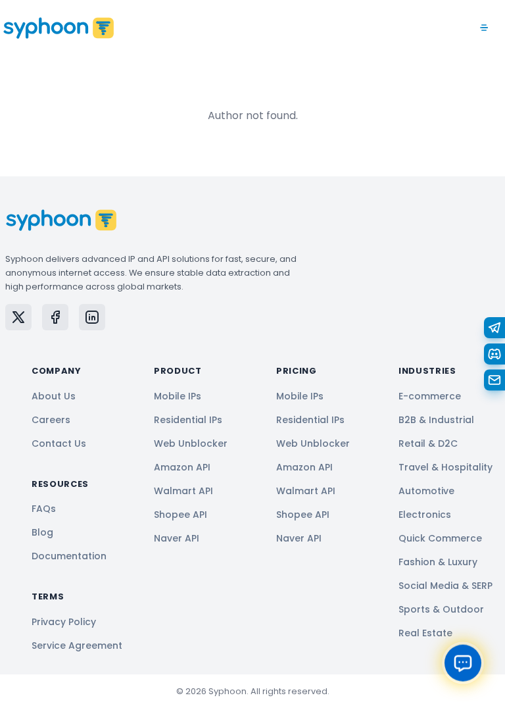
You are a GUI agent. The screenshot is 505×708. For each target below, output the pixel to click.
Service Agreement (77, 645)
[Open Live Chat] (463, 662)
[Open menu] (484, 27)
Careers (51, 419)
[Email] (494, 380)
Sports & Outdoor (441, 609)
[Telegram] (494, 327)
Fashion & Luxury (437, 562)
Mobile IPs (177, 396)
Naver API (176, 538)
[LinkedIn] (92, 317)
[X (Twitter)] (18, 317)
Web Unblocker (191, 443)
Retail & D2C (428, 443)
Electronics (424, 514)
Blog (42, 532)
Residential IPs (188, 419)
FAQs (44, 508)
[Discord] (494, 354)
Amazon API (182, 467)
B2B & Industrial (436, 419)
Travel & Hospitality (445, 467)
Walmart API (183, 490)
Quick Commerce (440, 538)
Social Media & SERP (445, 585)
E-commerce (429, 396)
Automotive (426, 490)
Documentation (69, 556)
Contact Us (59, 443)
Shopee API (180, 514)
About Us (54, 396)
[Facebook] (55, 317)
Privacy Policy (64, 621)
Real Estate (425, 633)
